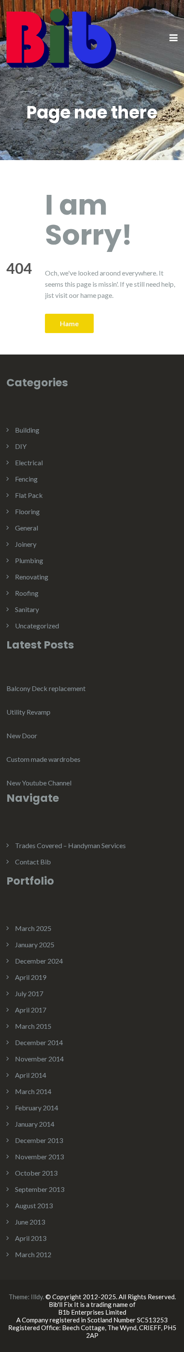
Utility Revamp (28, 712)
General (26, 528)
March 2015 (33, 1026)
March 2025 (33, 928)
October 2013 (36, 1173)
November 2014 (39, 1059)
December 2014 (39, 1042)
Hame (69, 323)
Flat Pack (29, 495)
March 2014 (33, 1091)
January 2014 (34, 1124)
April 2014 (30, 1075)
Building (27, 430)
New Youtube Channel (38, 783)
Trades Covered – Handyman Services (70, 845)
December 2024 (39, 961)
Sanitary (27, 609)
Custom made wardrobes (43, 759)
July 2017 (29, 993)
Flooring (27, 511)
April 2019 (30, 977)
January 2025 (34, 944)
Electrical (29, 462)
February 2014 (36, 1107)
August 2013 (34, 1205)
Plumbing (29, 560)
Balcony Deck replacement (46, 688)
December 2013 (39, 1140)
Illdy (37, 1296)
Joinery (25, 544)
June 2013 (30, 1222)
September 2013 (39, 1189)
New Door (21, 735)
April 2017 (30, 1010)
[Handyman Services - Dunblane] (61, 37)
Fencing (26, 479)
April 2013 (30, 1238)
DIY (21, 446)
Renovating (31, 577)
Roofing (27, 593)
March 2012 (33, 1254)
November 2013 (39, 1156)
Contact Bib (33, 862)
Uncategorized (37, 625)
